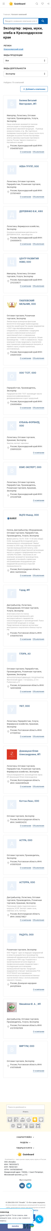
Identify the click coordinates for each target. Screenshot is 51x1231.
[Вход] (48, 3)
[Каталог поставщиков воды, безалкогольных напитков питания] (25, 1126)
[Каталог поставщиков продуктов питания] (28, 1119)
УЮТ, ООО (24, 706)
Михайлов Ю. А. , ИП (30, 1004)
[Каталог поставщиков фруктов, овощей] (13, 1126)
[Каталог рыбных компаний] (22, 1119)
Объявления (38, 152)
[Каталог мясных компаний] (10, 1119)
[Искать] (42, 21)
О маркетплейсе (24, 1137)
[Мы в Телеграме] (29, 1185)
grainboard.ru (33, 1210)
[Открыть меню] (3, 3)
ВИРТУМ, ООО (26, 1046)
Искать (25, 1112)
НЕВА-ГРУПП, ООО (29, 166)
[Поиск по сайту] (37, 3)
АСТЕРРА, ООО (27, 882)
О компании (25, 152)
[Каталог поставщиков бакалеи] (31, 1126)
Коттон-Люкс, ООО (29, 801)
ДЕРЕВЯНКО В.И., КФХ (31, 211)
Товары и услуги (24, 1148)
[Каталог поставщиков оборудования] (16, 1119)
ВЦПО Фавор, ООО (29, 515)
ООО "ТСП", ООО (27, 372)
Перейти (15, 1226)
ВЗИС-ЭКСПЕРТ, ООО (30, 467)
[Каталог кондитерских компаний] (41, 1119)
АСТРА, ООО (25, 840)
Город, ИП (24, 590)
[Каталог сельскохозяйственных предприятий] (35, 1119)
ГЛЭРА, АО (25, 653)
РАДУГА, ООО (26, 934)
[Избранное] (42, 3)
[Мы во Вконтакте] (22, 1185)
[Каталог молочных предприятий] (19, 1126)
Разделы (24, 1143)
